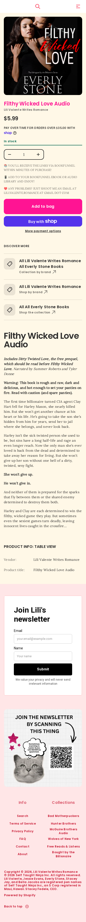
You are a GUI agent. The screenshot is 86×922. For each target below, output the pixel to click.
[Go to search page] (37, 6)
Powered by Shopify (19, 895)
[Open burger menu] (78, 6)
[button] (37, 6)
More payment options (43, 231)
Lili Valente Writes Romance (26, 110)
